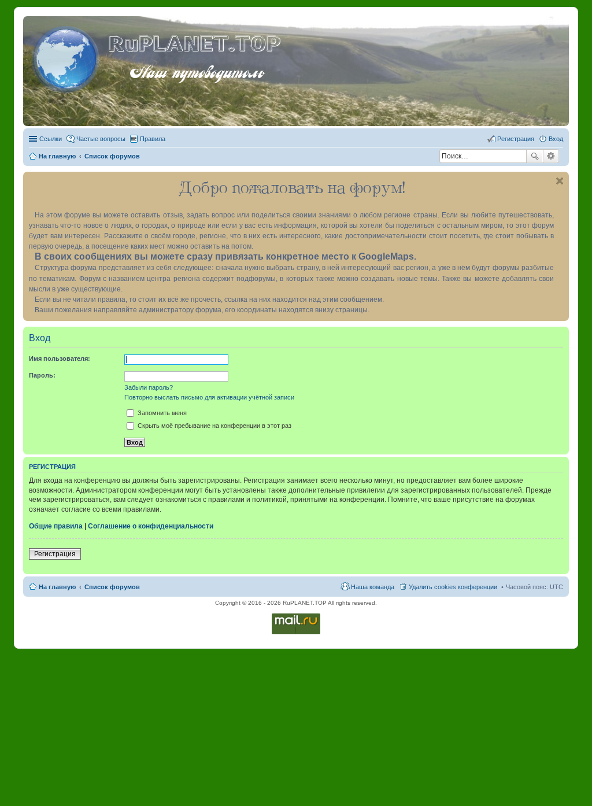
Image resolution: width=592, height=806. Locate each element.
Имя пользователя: (59, 358)
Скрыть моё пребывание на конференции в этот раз (213, 425)
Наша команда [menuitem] (372, 586)
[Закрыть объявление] (559, 181)
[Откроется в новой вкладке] (296, 633)
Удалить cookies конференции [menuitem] (453, 586)
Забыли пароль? (148, 387)
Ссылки (50, 138)
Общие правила (56, 526)
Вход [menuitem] (556, 138)
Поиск (534, 156)
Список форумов (112, 586)
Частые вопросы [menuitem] (100, 138)
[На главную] (67, 57)
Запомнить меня (161, 412)
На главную (57, 586)
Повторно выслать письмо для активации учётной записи (209, 397)
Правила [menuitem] (152, 138)
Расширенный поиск (551, 156)
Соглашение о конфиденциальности (150, 526)
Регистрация (55, 554)
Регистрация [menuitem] (515, 138)
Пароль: (42, 375)
